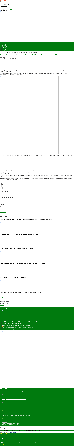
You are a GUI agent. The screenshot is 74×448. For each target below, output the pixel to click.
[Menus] (0, 1)
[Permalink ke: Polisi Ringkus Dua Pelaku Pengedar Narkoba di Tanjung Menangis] (8, 231)
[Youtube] (2, 187)
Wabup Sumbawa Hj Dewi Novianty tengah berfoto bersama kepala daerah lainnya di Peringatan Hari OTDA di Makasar (23, 430)
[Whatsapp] (2, 63)
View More (2, 305)
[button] (11, 9)
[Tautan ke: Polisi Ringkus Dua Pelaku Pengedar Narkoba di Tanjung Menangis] (4, 398)
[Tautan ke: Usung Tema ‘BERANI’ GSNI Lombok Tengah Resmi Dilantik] (4, 406)
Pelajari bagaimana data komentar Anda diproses (28, 213)
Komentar (2, 204)
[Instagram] (2, 186)
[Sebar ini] (2, 60)
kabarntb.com (6, 442)
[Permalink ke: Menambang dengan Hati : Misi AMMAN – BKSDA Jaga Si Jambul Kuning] (8, 289)
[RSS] (2, 188)
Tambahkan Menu (5, 4)
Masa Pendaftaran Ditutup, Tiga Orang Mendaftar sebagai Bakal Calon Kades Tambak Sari (26, 219)
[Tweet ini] (2, 61)
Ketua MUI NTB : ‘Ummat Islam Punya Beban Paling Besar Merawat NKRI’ (15, 194)
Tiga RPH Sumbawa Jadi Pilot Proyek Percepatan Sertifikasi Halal (14, 329)
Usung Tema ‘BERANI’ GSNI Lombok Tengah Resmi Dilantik (17, 248)
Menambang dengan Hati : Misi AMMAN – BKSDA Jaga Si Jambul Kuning (20, 292)
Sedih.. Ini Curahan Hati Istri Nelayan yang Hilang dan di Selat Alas (14, 193)
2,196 (3, 298)
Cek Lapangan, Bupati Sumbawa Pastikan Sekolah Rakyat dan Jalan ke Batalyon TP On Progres (19, 321)
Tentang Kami (4, 443)
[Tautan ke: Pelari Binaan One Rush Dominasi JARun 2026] (4, 422)
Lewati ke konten (3, 0)
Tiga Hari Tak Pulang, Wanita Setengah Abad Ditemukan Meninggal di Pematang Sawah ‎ (18, 327)
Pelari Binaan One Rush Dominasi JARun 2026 (13, 277)
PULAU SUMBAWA (9, 58)
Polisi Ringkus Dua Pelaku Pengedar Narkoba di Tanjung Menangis (19, 234)
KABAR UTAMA (2, 58)
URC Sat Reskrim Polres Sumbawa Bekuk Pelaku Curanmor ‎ (12, 323)
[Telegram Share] (2, 62)
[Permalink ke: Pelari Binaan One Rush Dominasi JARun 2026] (8, 274)
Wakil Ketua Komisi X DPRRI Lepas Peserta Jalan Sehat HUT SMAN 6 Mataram (22, 263)
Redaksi (3, 444)
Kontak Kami (4, 445)
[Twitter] (2, 184)
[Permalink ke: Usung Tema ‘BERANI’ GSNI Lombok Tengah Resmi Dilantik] (8, 245)
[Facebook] (2, 183)
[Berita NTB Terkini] (3, 6)
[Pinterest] (2, 185)
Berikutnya (4, 299)
